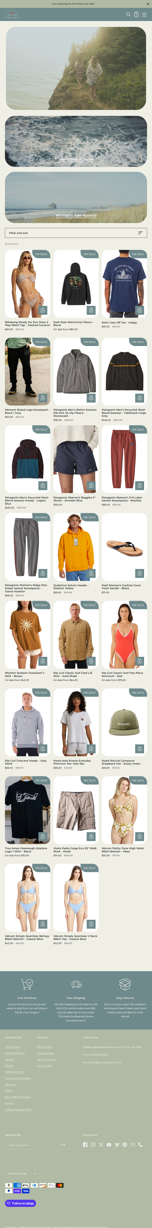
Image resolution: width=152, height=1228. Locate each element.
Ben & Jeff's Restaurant (18, 1097)
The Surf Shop (12, 1047)
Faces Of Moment (15, 1053)
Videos (9, 1090)
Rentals (9, 1065)
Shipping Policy (45, 1053)
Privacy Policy (44, 1065)
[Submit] (62, 1145)
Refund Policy (44, 1047)
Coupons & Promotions (18, 1078)
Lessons (9, 1059)
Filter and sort (18, 232)
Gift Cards (10, 1084)
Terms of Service (46, 1059)
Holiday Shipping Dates (18, 1109)
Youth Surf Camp (14, 1071)
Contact (9, 1103)
